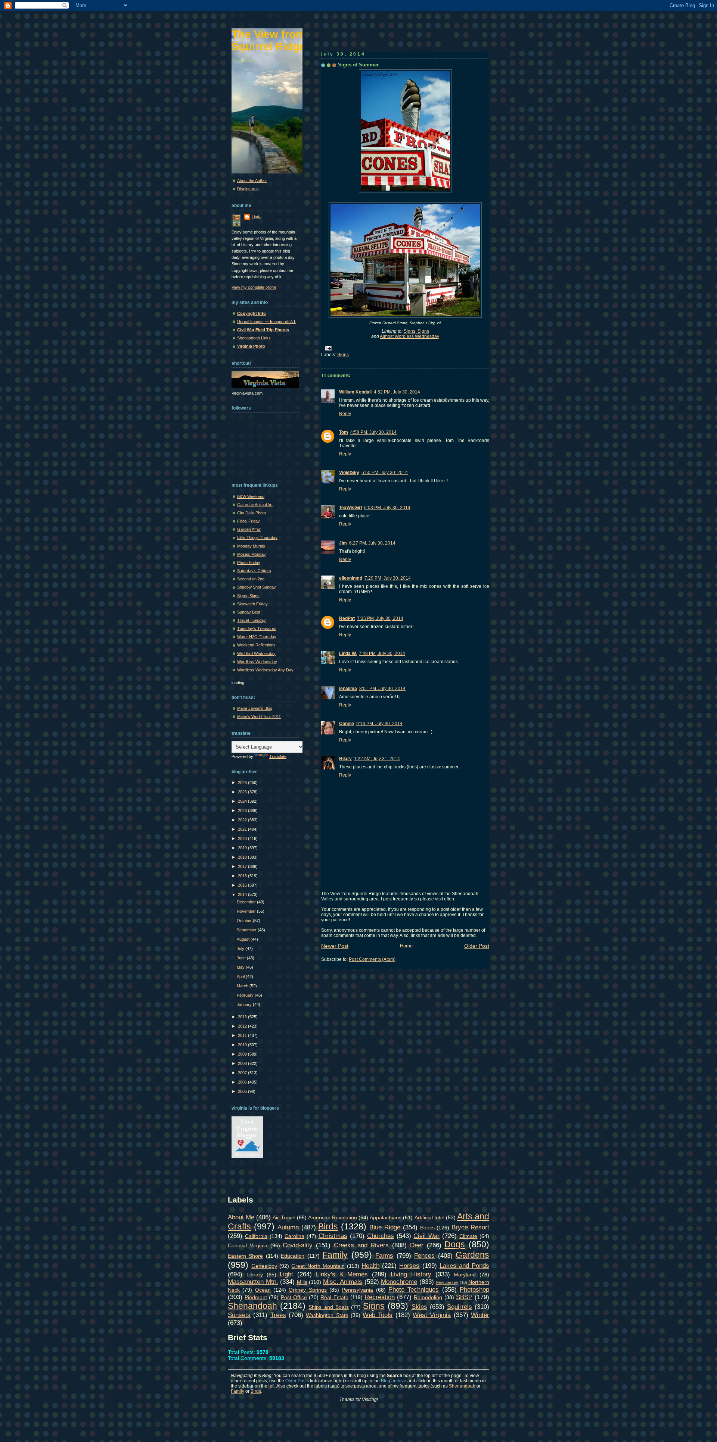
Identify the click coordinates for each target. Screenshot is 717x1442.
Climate (468, 1236)
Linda (256, 216)
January (245, 1004)
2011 (243, 1035)
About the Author (252, 180)
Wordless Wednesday (257, 661)
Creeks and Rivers (361, 1245)
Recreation (379, 1297)
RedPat (347, 618)
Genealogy (264, 1266)
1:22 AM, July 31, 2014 (377, 758)
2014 (243, 894)
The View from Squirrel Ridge (268, 40)
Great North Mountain (317, 1266)
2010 (243, 1045)
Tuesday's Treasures (256, 628)
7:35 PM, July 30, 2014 (380, 618)
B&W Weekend (250, 496)
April (241, 976)
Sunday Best (248, 612)
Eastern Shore (245, 1256)
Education (292, 1256)
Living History (411, 1274)
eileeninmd (350, 578)
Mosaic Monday (251, 554)
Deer (416, 1245)
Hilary (345, 758)
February (246, 995)
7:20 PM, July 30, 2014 (387, 578)
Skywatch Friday (252, 604)
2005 (243, 1091)
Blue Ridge (384, 1227)
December (247, 902)
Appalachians (385, 1217)
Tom (343, 432)
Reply (345, 413)
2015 (243, 885)
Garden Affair (249, 529)
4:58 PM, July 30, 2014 (373, 432)
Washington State (327, 1315)
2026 (243, 782)
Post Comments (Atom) (372, 959)
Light (286, 1274)
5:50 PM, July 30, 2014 (384, 472)
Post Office (294, 1297)
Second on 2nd (250, 579)
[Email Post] (327, 347)
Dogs (454, 1244)
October (245, 920)
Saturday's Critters (254, 570)
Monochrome (399, 1281)
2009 (243, 1054)
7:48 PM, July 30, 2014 (382, 653)
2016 (243, 876)
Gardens (472, 1255)
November (247, 911)
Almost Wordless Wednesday (409, 336)
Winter (480, 1315)
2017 (243, 866)
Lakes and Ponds (464, 1265)
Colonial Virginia (247, 1245)
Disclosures (248, 188)
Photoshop (474, 1289)
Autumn (288, 1227)
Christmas (333, 1235)
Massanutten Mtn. (253, 1281)
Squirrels (459, 1306)
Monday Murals (251, 546)
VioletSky (349, 472)
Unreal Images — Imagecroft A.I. (266, 321)
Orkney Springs (307, 1290)
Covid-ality (298, 1245)
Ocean (263, 1290)
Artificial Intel (429, 1217)
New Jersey (447, 1282)
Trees (278, 1315)
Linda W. (348, 653)
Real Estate (334, 1297)
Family (335, 1255)
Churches (380, 1235)
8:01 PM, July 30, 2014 (382, 688)
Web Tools (377, 1315)
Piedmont (256, 1297)
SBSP (464, 1297)
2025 (243, 792)
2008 (243, 1063)
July (241, 948)
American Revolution (332, 1217)
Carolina (294, 1236)
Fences (424, 1255)
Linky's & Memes (342, 1274)
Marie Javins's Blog (254, 708)
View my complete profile (254, 287)
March (243, 986)
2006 (243, 1082)
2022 (243, 820)
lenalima (348, 688)
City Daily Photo (251, 513)
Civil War (426, 1235)
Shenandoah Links (254, 338)
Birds (328, 1226)
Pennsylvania (357, 1290)
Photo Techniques (413, 1289)
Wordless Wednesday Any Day (265, 670)
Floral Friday (248, 521)
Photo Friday (248, 562)
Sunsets (239, 1315)
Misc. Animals (343, 1281)
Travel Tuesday (251, 620)
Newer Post (334, 946)
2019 (243, 848)
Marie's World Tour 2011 (259, 716)
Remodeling (428, 1297)
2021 (243, 829)
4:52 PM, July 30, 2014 (397, 392)
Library (254, 1275)
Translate (277, 756)
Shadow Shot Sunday (256, 587)
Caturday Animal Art (255, 504)
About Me (241, 1217)
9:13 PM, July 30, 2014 (379, 723)
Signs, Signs (416, 331)
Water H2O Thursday (256, 636)
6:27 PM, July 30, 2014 (372, 543)
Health (370, 1265)
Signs (343, 354)
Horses (409, 1265)
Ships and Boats (328, 1307)
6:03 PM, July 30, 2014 (387, 507)
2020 (243, 838)
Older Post (476, 946)
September (247, 930)
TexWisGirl (350, 507)
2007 (243, 1072)
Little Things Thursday (257, 537)
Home (406, 946)
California (256, 1236)
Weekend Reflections (256, 645)
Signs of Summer (358, 65)
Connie (346, 723)
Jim (343, 543)
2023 (243, 810)
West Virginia (432, 1315)
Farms (384, 1255)
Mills (302, 1282)
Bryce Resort (470, 1227)
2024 (243, 801)
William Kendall (355, 392)
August (244, 939)
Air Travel (284, 1217)
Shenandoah (252, 1306)
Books (427, 1228)
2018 (243, 857)
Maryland (465, 1275)
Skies (419, 1306)
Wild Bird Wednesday (256, 653)
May (241, 967)
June (242, 958)
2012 (243, 1026)
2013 (243, 1017)
